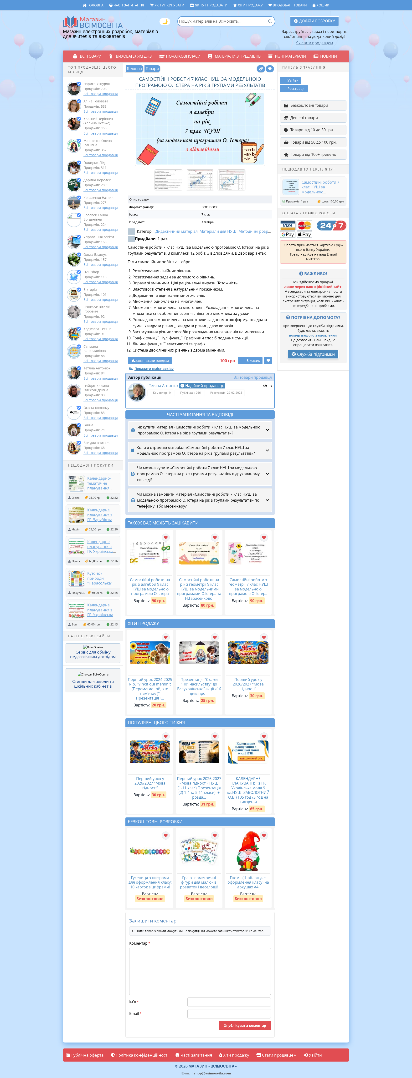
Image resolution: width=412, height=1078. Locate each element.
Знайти (270, 21)
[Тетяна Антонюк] (137, 392)
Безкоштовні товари (309, 105)
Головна (95, 5)
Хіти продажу (250, 5)
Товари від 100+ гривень (313, 154)
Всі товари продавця (100, 93)
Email (135, 1013)
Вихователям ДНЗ (134, 56)
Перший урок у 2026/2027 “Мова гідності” (248, 684)
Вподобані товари (289, 5)
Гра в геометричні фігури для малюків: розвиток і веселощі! (199, 882)
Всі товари (91, 56)
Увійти (315, 1055)
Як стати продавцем (314, 42)
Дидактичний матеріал (176, 231)
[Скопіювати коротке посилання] (261, 68)
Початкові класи (183, 56)
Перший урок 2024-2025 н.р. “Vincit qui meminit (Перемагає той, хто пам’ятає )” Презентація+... (150, 689)
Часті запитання (128, 5)
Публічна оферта (86, 1055)
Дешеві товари (304, 117)
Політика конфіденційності (141, 1055)
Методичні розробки (257, 231)
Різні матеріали (290, 56)
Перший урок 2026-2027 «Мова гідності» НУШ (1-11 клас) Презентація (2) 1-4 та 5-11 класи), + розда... (199, 788)
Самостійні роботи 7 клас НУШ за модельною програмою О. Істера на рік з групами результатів (321, 194)
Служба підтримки (315, 354)
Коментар (139, 943)
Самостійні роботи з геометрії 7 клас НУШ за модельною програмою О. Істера (248, 586)
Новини (328, 56)
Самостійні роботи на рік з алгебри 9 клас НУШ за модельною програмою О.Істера (150, 586)
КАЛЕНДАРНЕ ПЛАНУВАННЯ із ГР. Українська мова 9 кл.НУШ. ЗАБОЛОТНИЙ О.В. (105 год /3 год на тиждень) (248, 790)
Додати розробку (317, 21)
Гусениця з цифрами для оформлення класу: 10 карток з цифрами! (150, 882)
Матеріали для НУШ (218, 231)
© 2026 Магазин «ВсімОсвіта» (206, 1066)
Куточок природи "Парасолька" (99, 578)
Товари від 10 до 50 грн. (312, 129)
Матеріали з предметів (238, 56)
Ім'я (134, 1001)
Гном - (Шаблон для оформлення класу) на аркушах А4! (248, 882)
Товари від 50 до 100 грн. (314, 142)
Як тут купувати (169, 5)
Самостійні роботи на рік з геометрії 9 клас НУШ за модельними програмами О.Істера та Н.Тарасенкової (199, 589)
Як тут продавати (210, 5)
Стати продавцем (279, 1055)
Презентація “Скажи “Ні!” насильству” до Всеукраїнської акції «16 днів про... (199, 686)
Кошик (322, 5)
